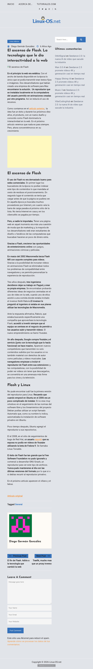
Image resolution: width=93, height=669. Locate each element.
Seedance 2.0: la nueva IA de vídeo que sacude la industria (70, 59)
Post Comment (15, 630)
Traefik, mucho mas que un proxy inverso (42, 562)
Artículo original (15, 496)
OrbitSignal (60, 56)
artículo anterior (36, 108)
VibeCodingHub (62, 101)
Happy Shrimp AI (63, 78)
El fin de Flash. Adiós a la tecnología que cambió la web (18, 563)
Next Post (41, 556)
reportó (38, 439)
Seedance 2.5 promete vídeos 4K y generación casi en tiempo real (70, 70)
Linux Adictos (14, 41)
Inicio (10, 4)
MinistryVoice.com (49, 665)
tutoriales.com (46, 4)
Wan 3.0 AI (60, 67)
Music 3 (59, 90)
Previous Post (19, 556)
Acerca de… (25, 4)
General (18, 504)
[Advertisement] (29, 152)
